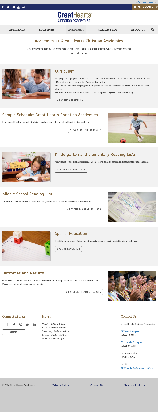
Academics (76, 29)
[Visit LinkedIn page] (23, 7)
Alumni (14, 332)
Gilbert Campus (130, 331)
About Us (138, 29)
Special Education (68, 248)
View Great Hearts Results (83, 292)
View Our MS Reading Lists (84, 209)
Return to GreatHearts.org (146, 7)
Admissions (17, 29)
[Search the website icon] (152, 29)
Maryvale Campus (131, 342)
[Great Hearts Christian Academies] (79, 17)
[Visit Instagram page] (13, 7)
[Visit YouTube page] (18, 7)
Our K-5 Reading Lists (71, 169)
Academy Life (108, 29)
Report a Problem (134, 385)
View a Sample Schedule (85, 130)
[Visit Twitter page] (7, 7)
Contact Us (96, 385)
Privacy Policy (60, 385)
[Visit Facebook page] (2, 7)
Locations (46, 29)
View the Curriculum (70, 100)
